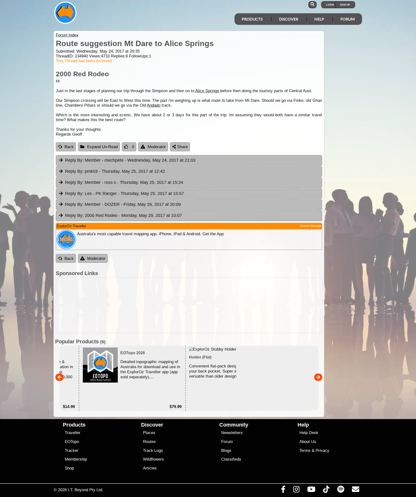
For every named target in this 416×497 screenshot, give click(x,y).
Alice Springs (207, 91)
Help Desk (308, 432)
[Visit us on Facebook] (283, 490)
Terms (305, 450)
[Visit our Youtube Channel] (311, 490)
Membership (76, 459)
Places (149, 432)
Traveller (72, 432)
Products (252, 19)
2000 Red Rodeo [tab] (123, 215)
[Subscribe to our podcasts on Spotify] (340, 490)
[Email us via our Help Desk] (355, 490)
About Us (307, 441)
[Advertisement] (212, 305)
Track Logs (153, 450)
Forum (347, 19)
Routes (149, 441)
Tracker (71, 450)
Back (69, 147)
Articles (150, 468)
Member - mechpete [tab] (130, 160)
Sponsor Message (310, 225)
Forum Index (67, 35)
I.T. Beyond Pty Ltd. (85, 489)
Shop (69, 468)
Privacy (322, 450)
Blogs (226, 450)
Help (319, 19)
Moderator (157, 147)
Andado (153, 105)
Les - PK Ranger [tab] (124, 193)
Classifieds (231, 459)
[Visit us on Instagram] (296, 490)
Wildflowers (153, 459)
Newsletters (232, 432)
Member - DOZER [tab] (123, 204)
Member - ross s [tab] (124, 182)
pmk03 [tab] (115, 171)
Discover (288, 19)
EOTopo (72, 441)
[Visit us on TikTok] (326, 490)
